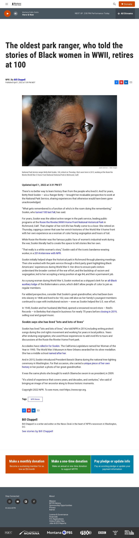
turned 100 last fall (45, 212)
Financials (53, 517)
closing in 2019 (108, 311)
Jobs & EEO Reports (57, 523)
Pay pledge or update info (112, 461)
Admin (52, 510)
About (52, 496)
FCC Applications (56, 519)
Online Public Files (56, 521)
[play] (7, 13)
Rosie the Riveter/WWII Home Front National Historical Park (72, 222)
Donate (128, 4)
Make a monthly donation (26, 461)
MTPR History (55, 503)
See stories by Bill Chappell (37, 431)
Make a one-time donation (69, 461)
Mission (52, 501)
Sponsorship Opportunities (60, 505)
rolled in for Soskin (50, 346)
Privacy (52, 508)
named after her (57, 353)
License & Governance (58, 515)
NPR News (35, 399)
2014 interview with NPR (47, 253)
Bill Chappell (19, 79)
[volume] (15, 14)
